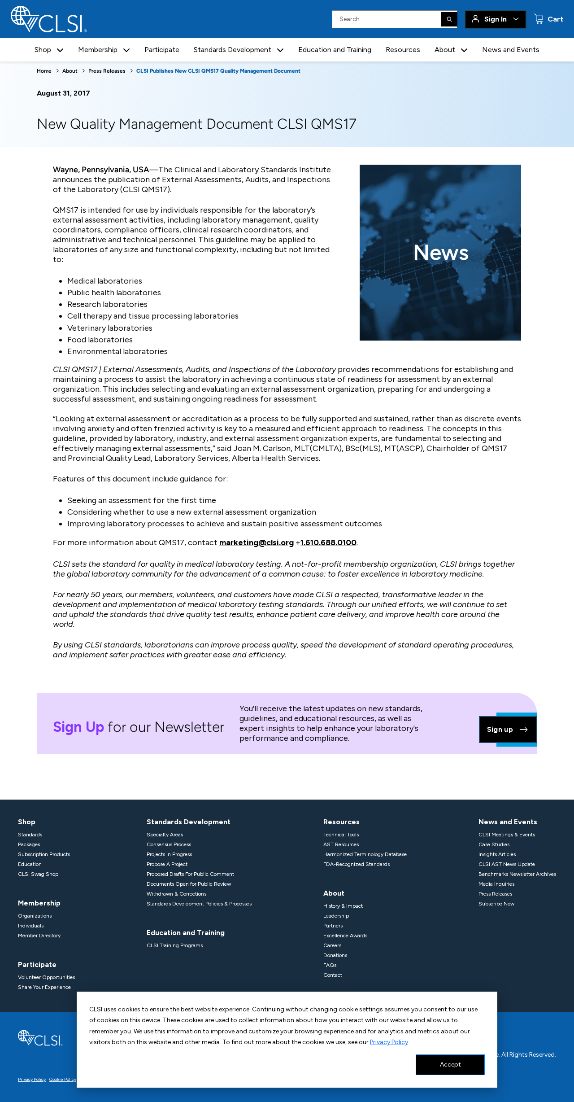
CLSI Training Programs (175, 945)
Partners (333, 926)
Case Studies (493, 844)
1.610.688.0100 (328, 542)
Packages (29, 844)
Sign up (500, 729)
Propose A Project (167, 864)
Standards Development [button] (232, 49)
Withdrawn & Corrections (176, 894)
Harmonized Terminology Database (365, 854)
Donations (335, 955)
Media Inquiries (496, 884)
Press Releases (107, 71)
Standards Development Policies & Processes (199, 904)
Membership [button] (97, 49)
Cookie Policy (62, 1079)
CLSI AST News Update (506, 864)
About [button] (445, 49)
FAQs (329, 965)
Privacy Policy (389, 1042)
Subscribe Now (496, 904)
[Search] (449, 19)
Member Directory (39, 935)
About (70, 71)
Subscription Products (44, 854)
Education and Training (334, 49)
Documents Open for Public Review (189, 884)
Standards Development (188, 822)
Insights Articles (497, 854)
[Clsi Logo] (40, 1037)
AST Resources (341, 844)
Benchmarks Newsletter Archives (517, 874)
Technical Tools (341, 834)
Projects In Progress (169, 854)
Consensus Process (169, 844)
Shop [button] (43, 49)
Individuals (30, 926)
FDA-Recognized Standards (356, 864)
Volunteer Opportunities (46, 977)
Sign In (496, 19)
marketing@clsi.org (256, 542)
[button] (60, 50)
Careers (332, 945)
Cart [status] (554, 19)
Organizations (35, 916)
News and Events (510, 49)
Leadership (336, 916)
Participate (161, 49)
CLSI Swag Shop (38, 874)
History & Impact (343, 906)
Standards (30, 834)
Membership (39, 903)
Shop (26, 822)
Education (30, 864)
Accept (450, 1064)
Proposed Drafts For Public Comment (190, 874)
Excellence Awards (345, 935)
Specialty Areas (165, 834)
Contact (332, 975)
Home (44, 71)
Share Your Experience (44, 987)
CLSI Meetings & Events (506, 834)
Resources (403, 49)
